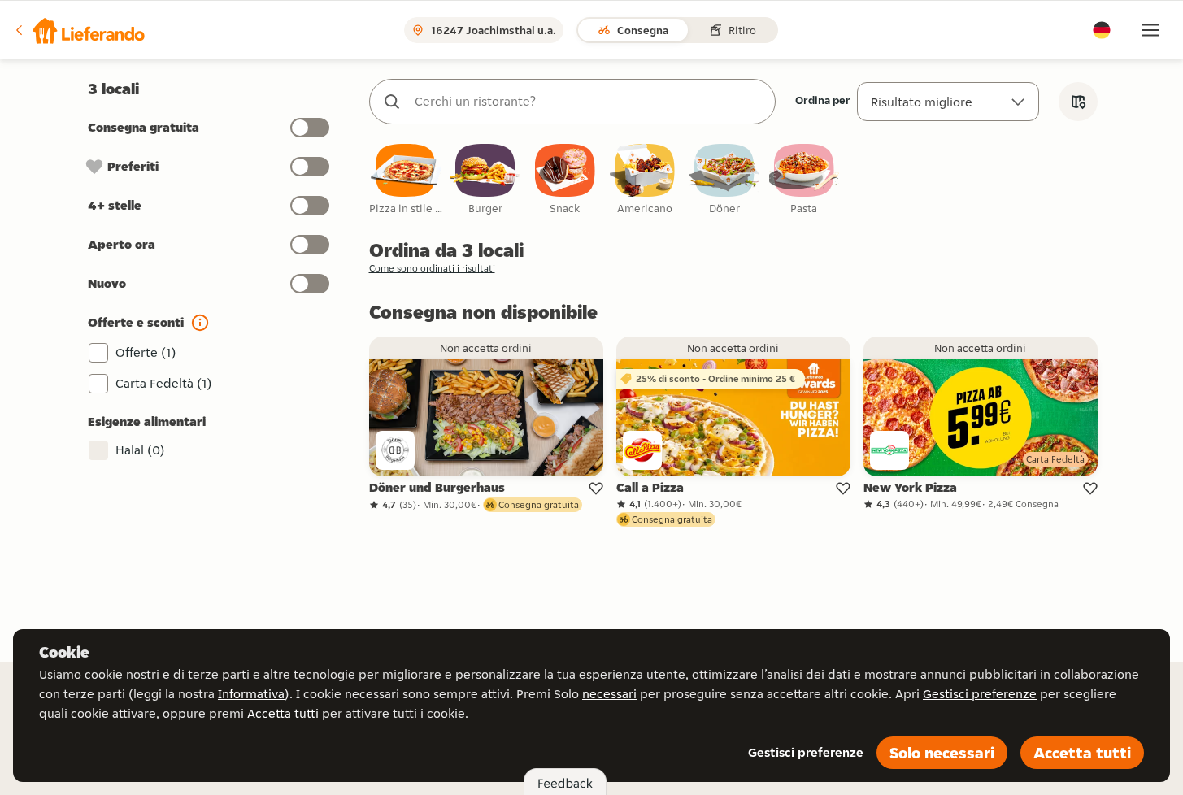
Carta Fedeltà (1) (163, 383)
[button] (79, 30)
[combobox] (589, 101)
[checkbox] (405, 180)
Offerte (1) (145, 352)
